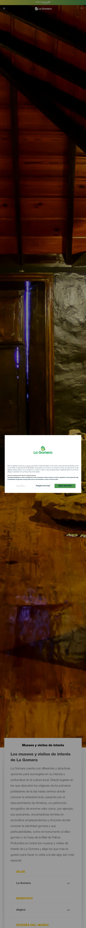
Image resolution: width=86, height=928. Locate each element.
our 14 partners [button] (27, 466)
